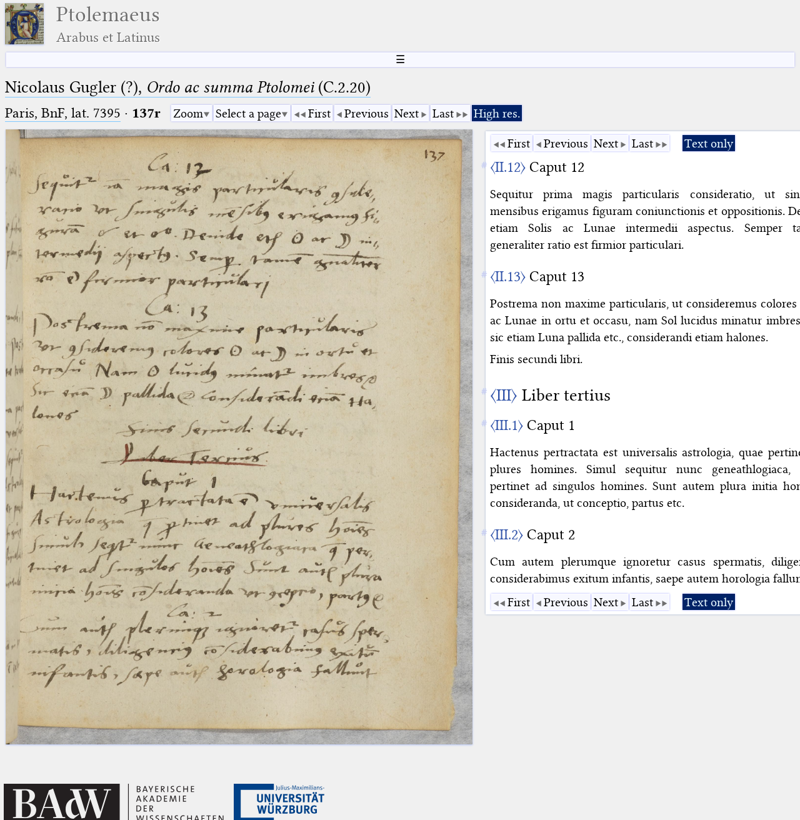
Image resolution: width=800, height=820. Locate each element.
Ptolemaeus (108, 24)
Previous (366, 113)
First (319, 113)
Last (443, 113)
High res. (497, 113)
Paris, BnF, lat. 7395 (63, 112)
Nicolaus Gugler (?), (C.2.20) (188, 87)
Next (406, 113)
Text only (708, 143)
